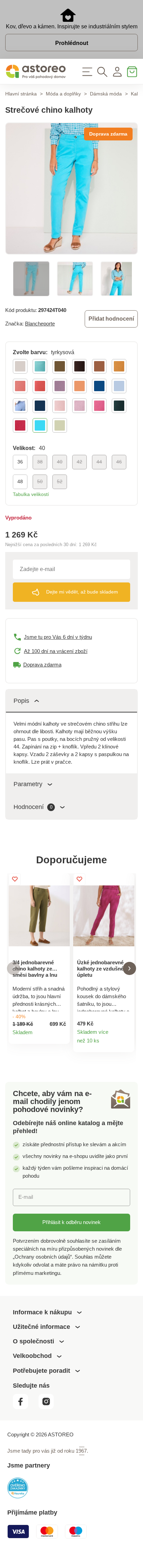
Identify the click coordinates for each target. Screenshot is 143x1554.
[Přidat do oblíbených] (15, 879)
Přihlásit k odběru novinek (71, 1222)
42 (79, 462)
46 (119, 462)
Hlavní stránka (21, 93)
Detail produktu (61, 1035)
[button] (13, 968)
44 (99, 462)
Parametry (28, 784)
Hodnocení (33, 806)
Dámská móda (106, 93)
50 (40, 481)
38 (40, 462)
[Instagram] (49, 1407)
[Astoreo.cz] (35, 71)
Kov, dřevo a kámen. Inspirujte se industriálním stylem (71, 26)
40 (59, 462)
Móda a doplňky (63, 93)
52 (59, 481)
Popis (21, 700)
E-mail (25, 1197)
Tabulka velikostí (31, 494)
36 (20, 462)
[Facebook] (25, 1407)
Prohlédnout (71, 43)
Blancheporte (40, 324)
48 (20, 481)
